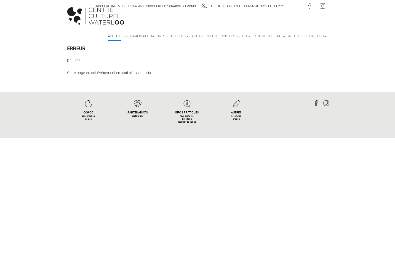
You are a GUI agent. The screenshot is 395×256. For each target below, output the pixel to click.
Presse (236, 119)
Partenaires (138, 116)
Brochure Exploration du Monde (171, 6)
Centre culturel (268, 36)
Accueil (114, 36)
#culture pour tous (306, 36)
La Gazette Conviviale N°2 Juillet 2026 (255, 6)
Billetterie (217, 6)
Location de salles (187, 122)
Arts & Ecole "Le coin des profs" (220, 36)
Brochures (236, 116)
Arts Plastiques (171, 36)
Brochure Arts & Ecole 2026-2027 (119, 6)
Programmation (138, 36)
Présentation (88, 116)
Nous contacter (187, 116)
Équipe (88, 119)
